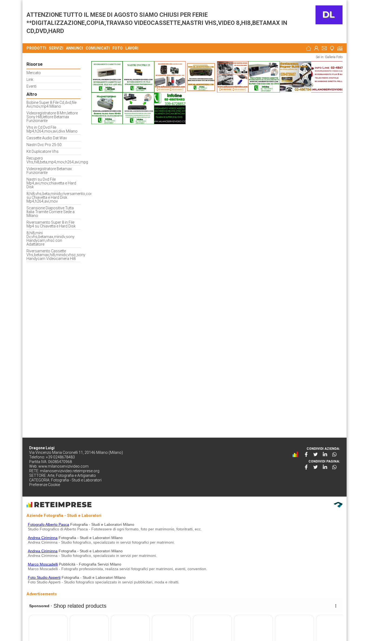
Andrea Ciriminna (43, 538)
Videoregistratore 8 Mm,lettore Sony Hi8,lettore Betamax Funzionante (52, 117)
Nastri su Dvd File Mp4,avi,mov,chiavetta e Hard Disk (51, 183)
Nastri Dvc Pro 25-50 (44, 145)
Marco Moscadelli (43, 564)
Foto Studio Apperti (44, 577)
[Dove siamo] (332, 48)
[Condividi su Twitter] (315, 454)
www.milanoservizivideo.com (63, 466)
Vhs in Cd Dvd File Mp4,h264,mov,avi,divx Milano (52, 129)
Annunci (74, 48)
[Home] (308, 48)
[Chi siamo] (316, 48)
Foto (117, 48)
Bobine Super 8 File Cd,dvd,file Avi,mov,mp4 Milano (51, 104)
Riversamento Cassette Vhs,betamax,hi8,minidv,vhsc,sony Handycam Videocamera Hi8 (53, 255)
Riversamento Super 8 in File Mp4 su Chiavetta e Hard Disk (51, 224)
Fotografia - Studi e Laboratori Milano (102, 524)
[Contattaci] (324, 48)
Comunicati (98, 48)
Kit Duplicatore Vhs (42, 152)
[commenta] (297, 454)
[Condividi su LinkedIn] (325, 454)
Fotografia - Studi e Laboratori (76, 480)
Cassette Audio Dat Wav (46, 138)
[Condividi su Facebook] (306, 454)
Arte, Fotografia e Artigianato (72, 475)
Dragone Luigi (42, 448)
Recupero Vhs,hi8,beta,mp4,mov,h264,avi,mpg (53, 160)
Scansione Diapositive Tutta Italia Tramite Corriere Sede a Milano (50, 212)
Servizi (56, 48)
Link (29, 80)
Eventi (31, 86)
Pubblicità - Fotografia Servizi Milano (90, 564)
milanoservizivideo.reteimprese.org (69, 471)
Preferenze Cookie (44, 485)
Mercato (33, 73)
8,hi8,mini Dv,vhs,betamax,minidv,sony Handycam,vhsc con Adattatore (50, 238)
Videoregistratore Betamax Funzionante (49, 171)
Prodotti (36, 48)
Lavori (131, 48)
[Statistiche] (340, 48)
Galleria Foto (334, 57)
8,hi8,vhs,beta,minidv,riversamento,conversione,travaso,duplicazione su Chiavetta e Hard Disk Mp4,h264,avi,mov (53, 197)
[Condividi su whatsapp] (334, 454)
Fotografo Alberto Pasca (48, 524)
